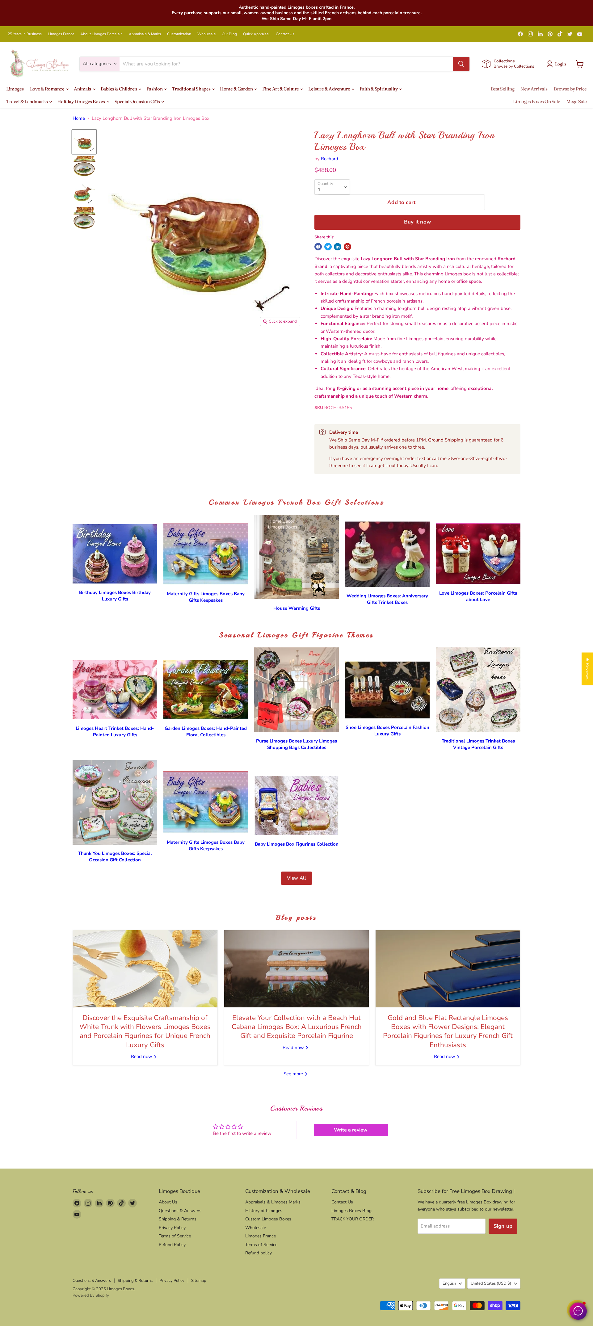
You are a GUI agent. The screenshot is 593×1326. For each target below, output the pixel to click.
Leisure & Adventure (329, 89)
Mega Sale (576, 101)
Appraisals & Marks (145, 34)
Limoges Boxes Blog (351, 1211)
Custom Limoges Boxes (268, 1219)
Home (79, 118)
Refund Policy (172, 1245)
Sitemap (198, 1280)
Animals (83, 89)
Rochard (329, 159)
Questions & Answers (180, 1211)
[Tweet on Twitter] (328, 246)
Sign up (503, 1226)
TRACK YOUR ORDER (352, 1219)
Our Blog (229, 34)
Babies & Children (119, 89)
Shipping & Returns (177, 1219)
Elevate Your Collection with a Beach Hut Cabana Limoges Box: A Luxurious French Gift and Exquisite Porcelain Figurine (297, 1027)
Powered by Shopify (91, 1295)
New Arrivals (534, 89)
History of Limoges (263, 1211)
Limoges (15, 89)
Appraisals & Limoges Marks (273, 1202)
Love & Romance (47, 89)
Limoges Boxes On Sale (536, 101)
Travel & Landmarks (27, 101)
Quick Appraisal (256, 34)
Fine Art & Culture (281, 89)
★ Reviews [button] (587, 668)
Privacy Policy (172, 1228)
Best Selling (503, 89)
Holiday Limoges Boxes (81, 101)
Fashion (154, 89)
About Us (168, 1202)
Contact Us (285, 34)
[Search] (461, 64)
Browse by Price (570, 89)
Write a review (351, 1130)
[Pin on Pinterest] (347, 246)
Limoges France (61, 34)
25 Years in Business (25, 34)
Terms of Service (175, 1236)
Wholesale (206, 34)
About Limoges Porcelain (101, 34)
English (449, 1283)
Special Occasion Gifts (138, 101)
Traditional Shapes (191, 89)
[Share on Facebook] (318, 246)
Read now (142, 1056)
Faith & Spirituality (379, 89)
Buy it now (417, 221)
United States (491, 1283)
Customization (179, 34)
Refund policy (258, 1253)
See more (294, 1074)
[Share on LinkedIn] (337, 246)
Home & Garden (237, 89)
